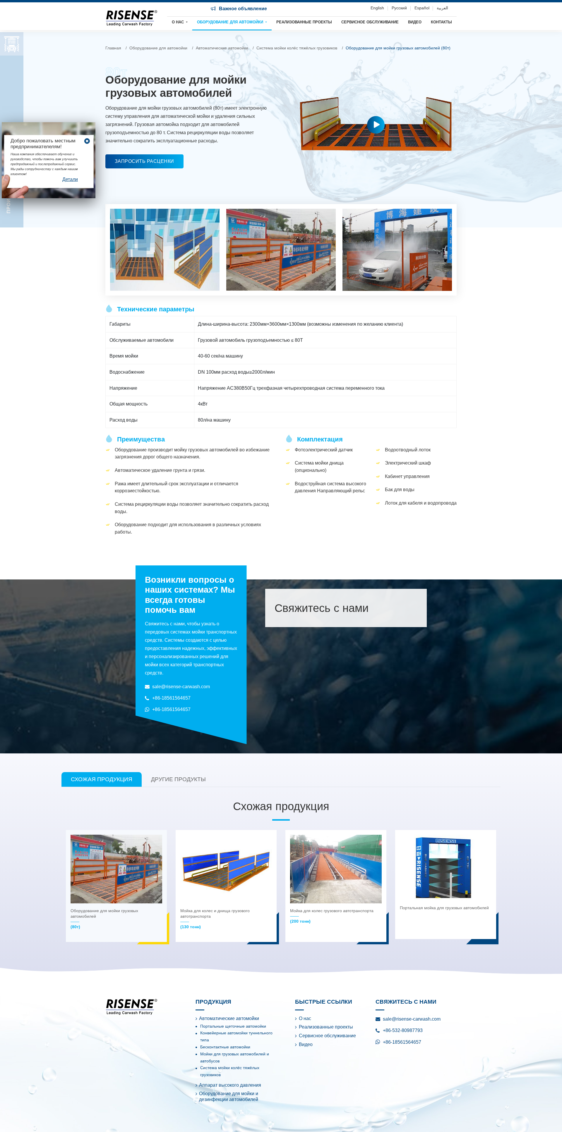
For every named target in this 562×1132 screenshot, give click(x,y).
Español (421, 8)
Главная (113, 48)
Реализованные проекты (304, 22)
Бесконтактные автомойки (225, 1047)
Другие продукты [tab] (178, 779)
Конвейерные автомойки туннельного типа (236, 1036)
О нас (305, 1018)
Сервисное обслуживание (370, 22)
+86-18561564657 (171, 698)
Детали (70, 179)
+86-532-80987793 (403, 1030)
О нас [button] (178, 22)
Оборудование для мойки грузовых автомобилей (104, 918)
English (377, 8)
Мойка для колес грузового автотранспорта (331, 915)
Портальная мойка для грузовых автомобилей (444, 907)
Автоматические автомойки (222, 48)
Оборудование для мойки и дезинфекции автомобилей (228, 1096)
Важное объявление (242, 8)
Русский (399, 8)
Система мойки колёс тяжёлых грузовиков (296, 48)
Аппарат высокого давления (230, 1085)
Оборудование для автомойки (158, 48)
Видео (415, 22)
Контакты (441, 22)
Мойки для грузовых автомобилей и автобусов (234, 1057)
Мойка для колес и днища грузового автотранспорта (215, 918)
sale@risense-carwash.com (181, 686)
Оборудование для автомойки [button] (230, 22)
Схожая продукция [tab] (101, 779)
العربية (442, 8)
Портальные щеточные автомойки (233, 1026)
